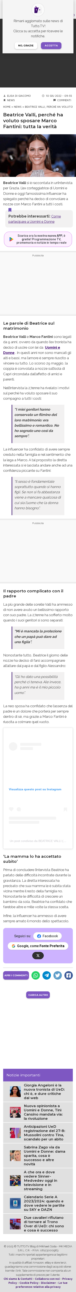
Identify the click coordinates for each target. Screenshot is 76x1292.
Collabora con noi (47, 1278)
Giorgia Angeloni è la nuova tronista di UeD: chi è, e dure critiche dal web (44, 1091)
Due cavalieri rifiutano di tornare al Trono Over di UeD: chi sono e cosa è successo (44, 1223)
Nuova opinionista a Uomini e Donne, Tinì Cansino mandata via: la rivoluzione (43, 1112)
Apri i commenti (16, 975)
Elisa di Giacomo (19, 95)
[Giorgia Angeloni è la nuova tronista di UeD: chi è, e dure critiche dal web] (15, 1091)
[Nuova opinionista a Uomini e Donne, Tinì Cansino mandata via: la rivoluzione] (15, 1112)
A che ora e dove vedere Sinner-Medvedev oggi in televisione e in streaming (40, 1180)
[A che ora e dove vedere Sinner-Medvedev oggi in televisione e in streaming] (15, 1180)
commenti (64, 100)
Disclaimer (48, 1282)
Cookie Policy (28, 1282)
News (11, 100)
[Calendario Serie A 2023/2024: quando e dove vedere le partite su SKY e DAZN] (15, 1203)
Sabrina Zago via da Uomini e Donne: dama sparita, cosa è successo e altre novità (44, 1155)
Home (7, 106)
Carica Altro (38, 995)
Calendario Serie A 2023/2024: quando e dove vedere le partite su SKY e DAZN (44, 1203)
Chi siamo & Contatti (18, 1278)
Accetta (51, 45)
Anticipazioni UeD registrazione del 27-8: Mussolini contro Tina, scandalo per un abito (44, 1132)
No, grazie (26, 45)
